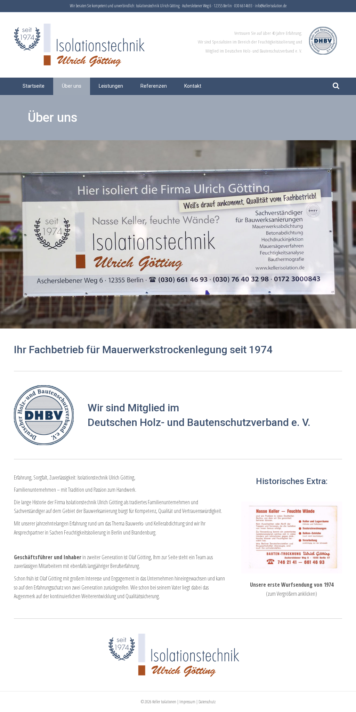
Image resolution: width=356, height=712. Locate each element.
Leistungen (111, 86)
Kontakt (192, 86)
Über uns (71, 86)
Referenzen (153, 86)
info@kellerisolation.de (270, 6)
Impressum (187, 702)
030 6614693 (243, 6)
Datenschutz (207, 702)
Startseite (33, 86)
